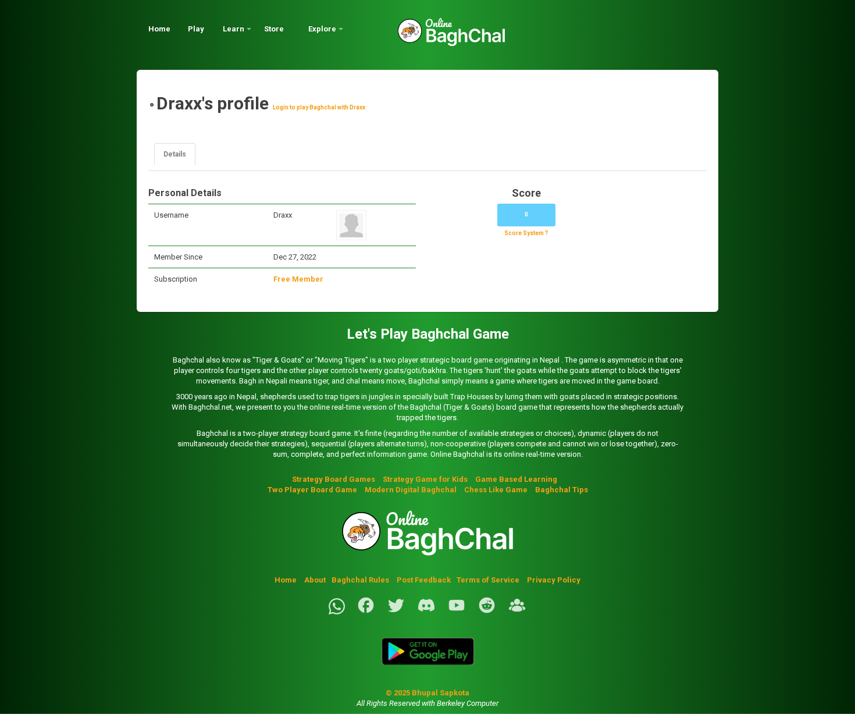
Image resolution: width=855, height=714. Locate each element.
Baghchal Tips (561, 489)
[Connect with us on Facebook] (366, 612)
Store (274, 28)
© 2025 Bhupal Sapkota (427, 692)
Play (196, 28)
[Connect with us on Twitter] (396, 612)
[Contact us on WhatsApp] (337, 612)
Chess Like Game (496, 489)
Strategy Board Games (333, 479)
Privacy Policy (553, 580)
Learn (233, 28)
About (315, 580)
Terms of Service (489, 580)
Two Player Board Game (312, 489)
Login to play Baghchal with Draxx (319, 107)
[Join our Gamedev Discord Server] (426, 612)
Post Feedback (424, 580)
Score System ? (526, 233)
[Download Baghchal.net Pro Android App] (427, 671)
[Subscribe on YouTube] (456, 612)
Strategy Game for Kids (425, 479)
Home (159, 28)
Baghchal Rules (360, 580)
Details (174, 154)
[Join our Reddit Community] (487, 612)
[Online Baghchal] (440, 36)
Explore (322, 28)
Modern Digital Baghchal (411, 489)
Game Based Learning (516, 479)
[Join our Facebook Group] (517, 612)
